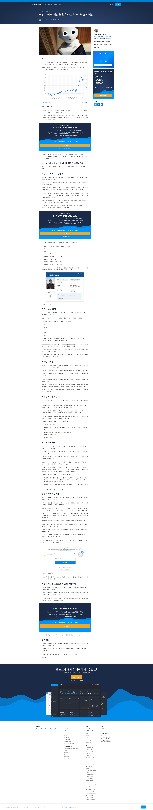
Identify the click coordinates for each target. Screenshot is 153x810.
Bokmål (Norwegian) (90, 799)
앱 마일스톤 (88, 740)
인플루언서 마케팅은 (74, 478)
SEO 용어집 (66, 756)
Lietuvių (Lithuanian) (90, 785)
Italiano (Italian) (89, 755)
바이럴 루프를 (45, 573)
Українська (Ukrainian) (91, 795)
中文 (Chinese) (89, 768)
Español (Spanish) (90, 751)
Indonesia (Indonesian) (91, 784)
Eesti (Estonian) (89, 778)
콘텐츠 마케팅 (45, 416)
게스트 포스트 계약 (68, 761)
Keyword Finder (67, 730)
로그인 (111, 4)
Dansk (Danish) (89, 774)
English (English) (89, 747)
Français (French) (89, 753)
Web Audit (66, 733)
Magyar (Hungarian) (90, 782)
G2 (60, 728)
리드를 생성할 (63, 193)
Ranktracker (36, 4)
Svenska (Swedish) (90, 764)
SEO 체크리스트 (67, 739)
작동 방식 (50, 4)
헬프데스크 (88, 742)
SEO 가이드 (66, 758)
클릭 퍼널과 (45, 344)
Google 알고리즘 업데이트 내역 (70, 763)
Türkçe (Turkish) (89, 766)
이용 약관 (88, 728)
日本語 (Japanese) (90, 757)
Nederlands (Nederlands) (91, 759)
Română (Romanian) (90, 789)
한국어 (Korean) (89, 797)
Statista (43, 106)
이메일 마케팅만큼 (69, 370)
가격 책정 (56, 4)
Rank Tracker (67, 728)
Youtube (41, 728)
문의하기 (103, 728)
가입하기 (118, 4)
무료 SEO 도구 (67, 760)
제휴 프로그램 (67, 752)
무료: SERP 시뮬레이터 (69, 743)
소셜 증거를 (74, 446)
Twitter (50, 728)
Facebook (36, 728)
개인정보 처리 (68, 807)
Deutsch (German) (90, 749)
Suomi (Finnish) (89, 780)
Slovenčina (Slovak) (90, 791)
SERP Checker (67, 732)
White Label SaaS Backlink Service (71, 748)
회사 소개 (103, 730)
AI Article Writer (67, 741)
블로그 (60, 4)
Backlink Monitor (67, 737)
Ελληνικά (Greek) (89, 776)
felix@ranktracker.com (106, 741)
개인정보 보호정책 (90, 730)
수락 (143, 806)
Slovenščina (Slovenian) (91, 793)
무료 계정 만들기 (65, 145)
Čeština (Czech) (89, 772)
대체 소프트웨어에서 (69, 344)
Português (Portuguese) (91, 762)
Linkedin (55, 728)
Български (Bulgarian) (91, 770)
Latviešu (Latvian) (90, 787)
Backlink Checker (67, 735)
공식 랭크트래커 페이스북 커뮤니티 (46, 728)
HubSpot (44, 304)
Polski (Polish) (89, 761)
